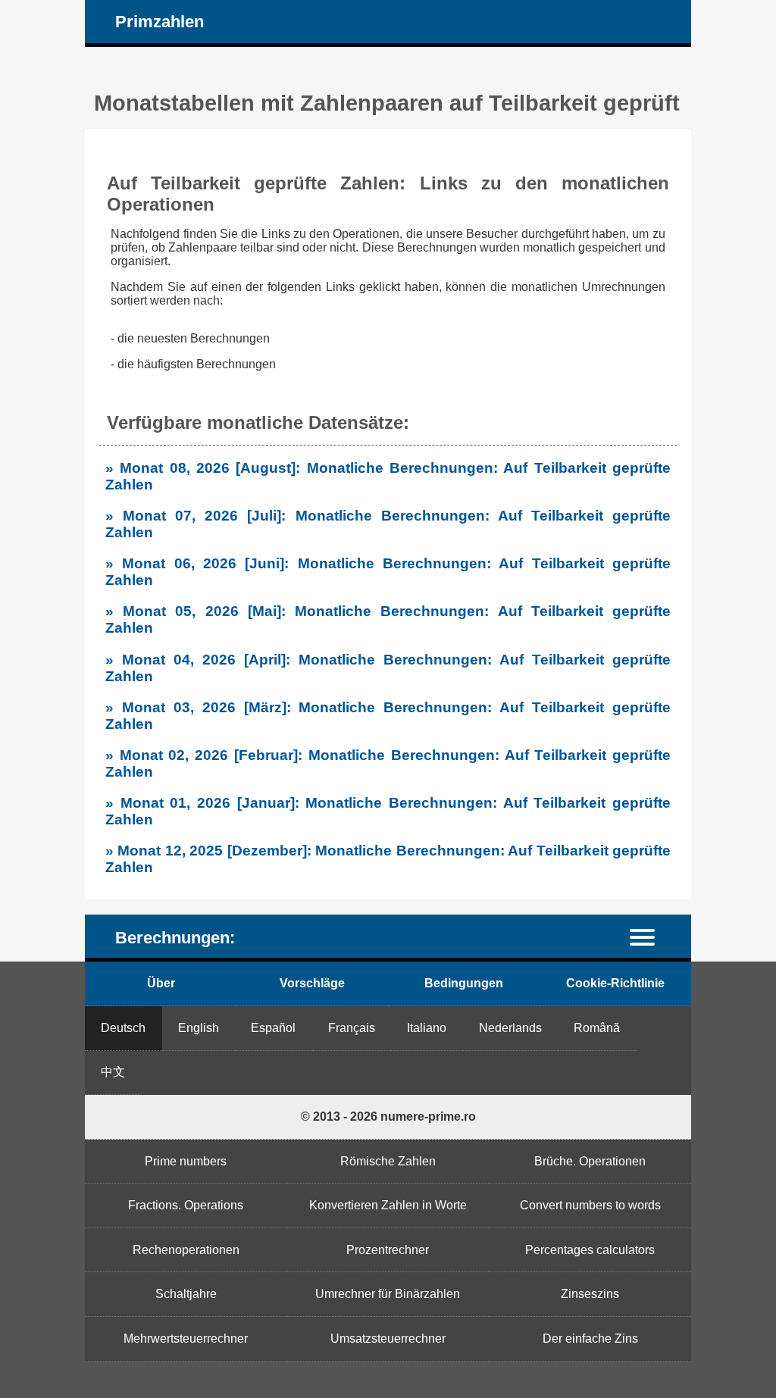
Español (273, 1027)
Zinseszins (590, 1293)
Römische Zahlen (388, 1161)
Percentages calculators (590, 1249)
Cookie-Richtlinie (615, 983)
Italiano (426, 1027)
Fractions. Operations (185, 1205)
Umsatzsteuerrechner (388, 1338)
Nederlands (510, 1027)
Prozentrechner (387, 1249)
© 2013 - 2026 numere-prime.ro (388, 1116)
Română (597, 1027)
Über (161, 983)
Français (351, 1027)
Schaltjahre (186, 1293)
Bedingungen (463, 983)
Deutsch (123, 1027)
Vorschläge (312, 983)
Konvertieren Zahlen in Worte (388, 1205)
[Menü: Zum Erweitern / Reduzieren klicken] (651, 936)
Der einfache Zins (590, 1338)
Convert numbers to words (590, 1205)
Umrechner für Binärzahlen (387, 1293)
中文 (113, 1071)
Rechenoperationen (186, 1249)
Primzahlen (159, 21)
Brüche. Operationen (590, 1161)
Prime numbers (186, 1161)
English (198, 1027)
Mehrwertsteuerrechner (186, 1338)
